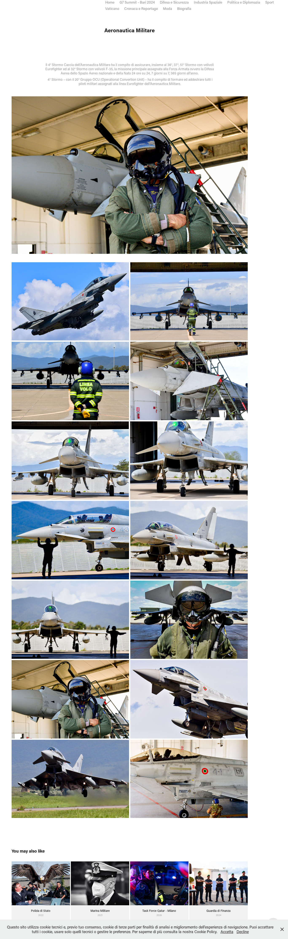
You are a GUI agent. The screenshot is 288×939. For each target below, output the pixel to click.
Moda (167, 8)
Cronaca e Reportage (141, 8)
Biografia (184, 8)
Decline (243, 931)
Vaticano (112, 8)
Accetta (227, 931)
